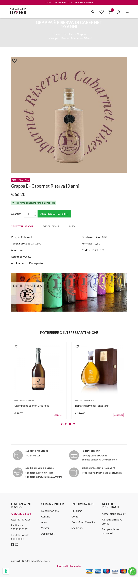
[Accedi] (118, 12)
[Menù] (127, 12)
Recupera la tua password (110, 531)
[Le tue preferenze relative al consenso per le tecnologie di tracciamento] (6, 571)
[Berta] (99, 369)
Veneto (27, 256)
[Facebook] (13, 544)
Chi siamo (77, 510)
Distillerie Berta (87, 400)
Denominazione (50, 510)
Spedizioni (77, 527)
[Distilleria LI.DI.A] (69, 291)
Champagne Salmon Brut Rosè (31, 405)
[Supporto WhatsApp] (132, 572)
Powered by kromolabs (69, 565)
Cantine (45, 516)
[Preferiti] (101, 11)
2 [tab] (66, 424)
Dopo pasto (36, 263)
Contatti (76, 516)
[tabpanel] (38, 380)
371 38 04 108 (32, 455)
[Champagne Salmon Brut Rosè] (38, 369)
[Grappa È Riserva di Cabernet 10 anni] (69, 114)
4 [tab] (74, 424)
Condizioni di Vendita (83, 522)
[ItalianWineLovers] (17, 10)
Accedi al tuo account (114, 513)
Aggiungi (58, 415)
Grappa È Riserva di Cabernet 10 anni (70, 38)
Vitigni (45, 527)
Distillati (69, 34)
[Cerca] (93, 11)
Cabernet (26, 236)
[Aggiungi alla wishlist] (13, 60)
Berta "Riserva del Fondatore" (92, 405)
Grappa (81, 34)
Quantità (16, 213)
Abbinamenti (48, 533)
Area (44, 522)
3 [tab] (70, 424)
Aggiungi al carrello (54, 213)
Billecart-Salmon (27, 400)
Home (56, 34)
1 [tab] (62, 424)
